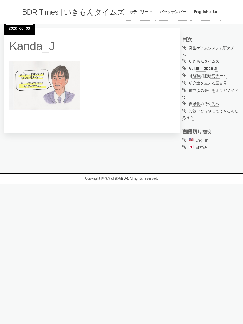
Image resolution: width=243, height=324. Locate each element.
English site (205, 11)
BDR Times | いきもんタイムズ (73, 12)
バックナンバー (173, 11)
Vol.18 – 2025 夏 (203, 68)
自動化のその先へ (204, 104)
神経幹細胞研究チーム (208, 76)
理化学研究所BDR (114, 178)
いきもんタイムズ (204, 61)
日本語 (201, 147)
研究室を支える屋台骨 (208, 83)
